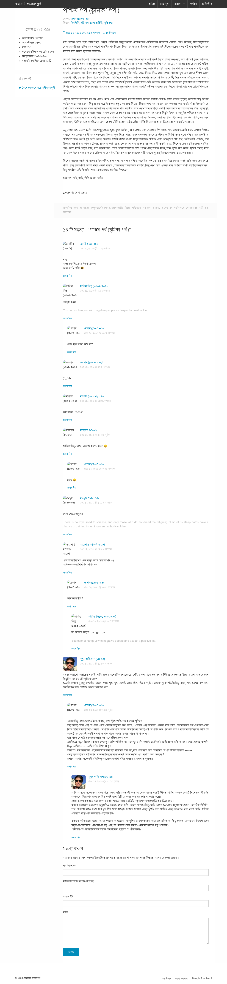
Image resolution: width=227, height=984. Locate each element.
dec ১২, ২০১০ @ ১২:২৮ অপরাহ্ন (96, 549)
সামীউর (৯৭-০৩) (88, 430)
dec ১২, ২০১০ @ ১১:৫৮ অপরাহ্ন (96, 663)
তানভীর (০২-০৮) (89, 244)
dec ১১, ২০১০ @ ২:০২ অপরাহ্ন (95, 248)
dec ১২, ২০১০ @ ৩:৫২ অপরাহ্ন (99, 333)
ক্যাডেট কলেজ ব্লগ (28, 4)
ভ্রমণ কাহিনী (96, 23)
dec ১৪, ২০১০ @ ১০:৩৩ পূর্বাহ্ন (103, 781)
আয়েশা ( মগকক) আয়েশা (93, 545)
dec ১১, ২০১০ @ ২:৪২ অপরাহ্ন (95, 290)
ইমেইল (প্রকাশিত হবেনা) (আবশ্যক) (78, 881)
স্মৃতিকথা (108, 23)
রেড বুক (164, 4)
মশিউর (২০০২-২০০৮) (92, 396)
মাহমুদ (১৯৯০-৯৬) (89, 498)
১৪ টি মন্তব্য (111, 32)
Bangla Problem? (202, 978)
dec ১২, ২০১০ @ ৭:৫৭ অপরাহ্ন (103, 621)
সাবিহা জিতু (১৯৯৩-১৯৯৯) (93, 286)
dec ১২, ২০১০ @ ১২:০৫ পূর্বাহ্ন (95, 435)
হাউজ (152, 4)
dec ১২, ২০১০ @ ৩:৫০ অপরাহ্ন (99, 468)
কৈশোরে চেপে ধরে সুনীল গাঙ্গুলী (38, 88)
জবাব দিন (67, 276)
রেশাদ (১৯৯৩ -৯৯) (80, 18)
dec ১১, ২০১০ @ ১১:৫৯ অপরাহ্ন (95, 401)
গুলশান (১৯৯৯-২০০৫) (91, 362)
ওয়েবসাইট (68, 896)
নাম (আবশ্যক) (69, 865)
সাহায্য (177, 4)
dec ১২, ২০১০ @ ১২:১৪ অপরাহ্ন (96, 502)
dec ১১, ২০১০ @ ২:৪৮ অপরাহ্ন (95, 367)
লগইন (193, 4)
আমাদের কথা (181, 978)
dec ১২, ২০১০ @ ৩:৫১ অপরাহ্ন (99, 587)
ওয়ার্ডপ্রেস (166, 978)
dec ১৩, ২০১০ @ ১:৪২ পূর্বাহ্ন (98, 710)
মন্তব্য (65, 912)
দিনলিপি (75, 23)
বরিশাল (85, 23)
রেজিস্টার (207, 4)
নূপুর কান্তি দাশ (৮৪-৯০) (92, 659)
